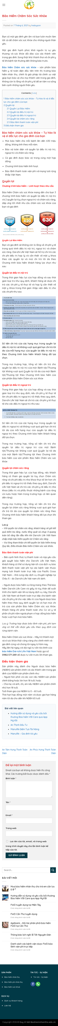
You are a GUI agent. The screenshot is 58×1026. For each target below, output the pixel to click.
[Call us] (38, 984)
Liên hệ (7, 1005)
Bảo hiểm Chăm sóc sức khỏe (19, 67)
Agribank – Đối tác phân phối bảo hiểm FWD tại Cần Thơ (31, 924)
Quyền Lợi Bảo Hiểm (18, 108)
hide (34, 93)
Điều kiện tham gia (14, 125)
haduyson (36, 25)
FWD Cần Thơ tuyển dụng (24, 914)
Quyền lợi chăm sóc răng (20, 118)
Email (9, 815)
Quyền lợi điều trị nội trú (20, 112)
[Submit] (53, 870)
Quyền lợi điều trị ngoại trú (21, 115)
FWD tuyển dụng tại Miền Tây (26, 905)
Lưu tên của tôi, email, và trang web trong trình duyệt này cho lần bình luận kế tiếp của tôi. (27, 845)
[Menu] (3, 4)
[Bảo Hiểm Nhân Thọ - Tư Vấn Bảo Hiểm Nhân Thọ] (29, 5)
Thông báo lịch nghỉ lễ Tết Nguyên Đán (31, 935)
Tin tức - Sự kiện (40, 977)
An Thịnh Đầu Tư (19, 724)
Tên (8, 802)
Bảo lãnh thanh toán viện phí (22, 122)
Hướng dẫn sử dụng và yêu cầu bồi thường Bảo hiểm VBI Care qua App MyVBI (29, 717)
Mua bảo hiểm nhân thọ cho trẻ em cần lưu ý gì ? (33, 888)
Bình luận (11, 778)
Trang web (11, 828)
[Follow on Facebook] (33, 984)
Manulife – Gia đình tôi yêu (24, 733)
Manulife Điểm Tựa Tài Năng (25, 729)
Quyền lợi (9, 105)
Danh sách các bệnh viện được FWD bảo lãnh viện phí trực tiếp (32, 945)
